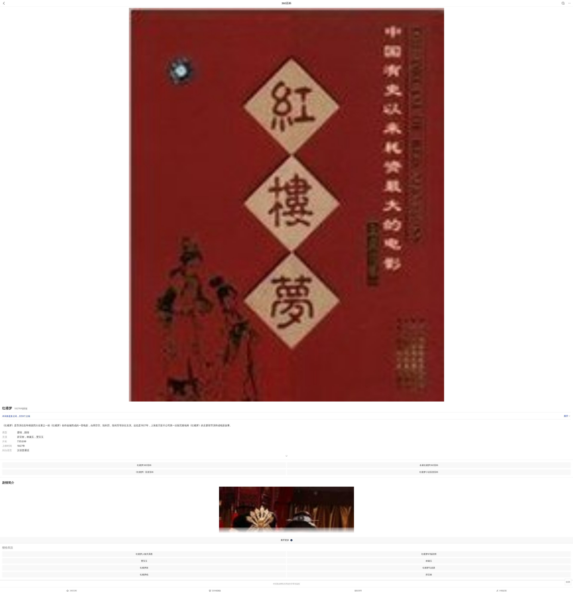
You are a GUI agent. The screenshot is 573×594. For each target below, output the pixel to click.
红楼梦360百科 (144, 465)
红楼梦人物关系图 (144, 554)
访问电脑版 (216, 591)
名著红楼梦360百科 (429, 465)
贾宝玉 (144, 561)
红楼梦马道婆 (429, 567)
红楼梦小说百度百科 (428, 472)
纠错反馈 (503, 591)
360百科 (286, 3)
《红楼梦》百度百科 (144, 472)
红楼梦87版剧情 (428, 554)
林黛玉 (429, 561)
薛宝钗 (429, 574)
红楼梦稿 (144, 574)
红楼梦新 (144, 567)
